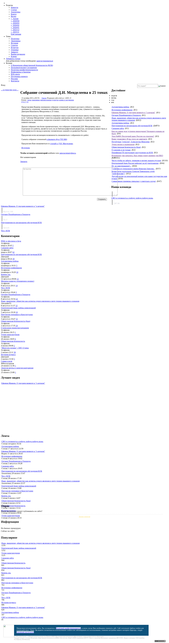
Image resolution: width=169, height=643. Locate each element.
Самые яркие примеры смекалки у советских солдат (134, 181)
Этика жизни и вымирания (123, 144)
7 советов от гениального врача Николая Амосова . (133, 169)
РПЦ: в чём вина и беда (11, 241)
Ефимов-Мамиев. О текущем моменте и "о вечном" (133, 112)
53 (17, 319)
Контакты (15, 81)
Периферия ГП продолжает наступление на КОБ (132, 153)
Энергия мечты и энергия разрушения (17, 368)
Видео (13, 16)
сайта (74, 636)
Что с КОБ (5, 231)
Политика (15, 39)
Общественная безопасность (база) (126, 147)
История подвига (8, 355)
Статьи (14, 10)
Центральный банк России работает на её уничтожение (135, 163)
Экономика (15, 41)
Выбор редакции (18, 54)
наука (29, 100)
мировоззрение (46, 100)
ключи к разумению (66, 100)
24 (17, 299)
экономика (36, 100)
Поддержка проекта (19, 76)
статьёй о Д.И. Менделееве (61, 144)
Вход (3, 85)
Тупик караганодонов (10, 334)
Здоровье (15, 50)
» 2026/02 (15, 25)
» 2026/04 (15, 21)
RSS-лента (15, 74)
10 (17, 272)
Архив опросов (84, 517)
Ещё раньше (16, 34)
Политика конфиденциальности (24, 70)
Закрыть (23, 161)
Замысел (14, 52)
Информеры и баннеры (21, 72)
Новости (14, 7)
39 (13, 259)
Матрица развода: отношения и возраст (17, 281)
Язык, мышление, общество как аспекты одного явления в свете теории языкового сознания (40, 301)
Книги (13, 14)
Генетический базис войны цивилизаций (18, 308)
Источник (25, 148)
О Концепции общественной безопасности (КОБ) (32, 65)
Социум (14, 45)
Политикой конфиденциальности (68, 628)
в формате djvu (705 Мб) (57, 139)
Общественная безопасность (13, 341)
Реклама (14, 79)
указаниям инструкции (25, 632)
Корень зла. (6, 274)
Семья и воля (6, 361)
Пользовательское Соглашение (24, 68)
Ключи (14, 56)
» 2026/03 (15, 23)
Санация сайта (118, 128)
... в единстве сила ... (9, 90)
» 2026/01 (15, 27)
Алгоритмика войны (120, 107)
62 (13, 252)
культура (55, 100)
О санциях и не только (121, 150)
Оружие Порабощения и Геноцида (126, 115)
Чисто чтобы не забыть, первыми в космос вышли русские (136, 160)
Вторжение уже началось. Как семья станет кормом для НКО (137, 156)
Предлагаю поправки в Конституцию (17, 314)
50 (15, 352)
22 (17, 306)
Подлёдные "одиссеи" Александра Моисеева (131, 142)
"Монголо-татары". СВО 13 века (15, 348)
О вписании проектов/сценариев (15, 328)
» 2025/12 (15, 30)
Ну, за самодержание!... (121, 166)
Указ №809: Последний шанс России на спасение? (133, 136)
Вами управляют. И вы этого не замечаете (129, 139)
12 (18, 279)
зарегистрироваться (44, 61)
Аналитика (15, 12)
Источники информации (122, 110)
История (14, 43)
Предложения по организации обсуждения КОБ (132, 126)
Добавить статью (13, 59)
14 (17, 286)
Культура (14, 47)
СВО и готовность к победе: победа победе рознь (132, 198)
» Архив (14, 19)
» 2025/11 (15, 32)
